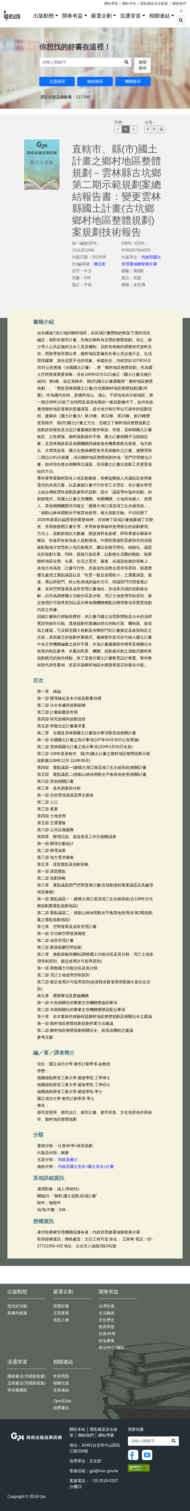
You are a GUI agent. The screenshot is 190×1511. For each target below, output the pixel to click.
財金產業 (107, 1341)
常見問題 (61, 1376)
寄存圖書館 (17, 1390)
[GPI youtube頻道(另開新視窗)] (148, 1454)
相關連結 (159, 16)
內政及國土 (68, 1159)
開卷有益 (72, 16)
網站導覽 (111, 3)
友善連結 (61, 1390)
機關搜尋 (133, 81)
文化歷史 (107, 1320)
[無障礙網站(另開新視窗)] (139, 1468)
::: (27, 15)
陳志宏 (100, 264)
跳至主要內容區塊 (14, 2)
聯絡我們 (179, 3)
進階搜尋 (142, 65)
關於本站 (129, 3)
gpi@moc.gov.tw (103, 1471)
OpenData (62, 1401)
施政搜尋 (95, 81)
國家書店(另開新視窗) (26, 1376)
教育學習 (107, 1327)
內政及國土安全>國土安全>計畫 (86, 1166)
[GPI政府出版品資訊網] (12, 15)
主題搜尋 (57, 81)
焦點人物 (61, 1320)
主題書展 (61, 1313)
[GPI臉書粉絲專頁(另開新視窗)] (134, 1454)
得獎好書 (61, 1306)
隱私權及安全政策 (154, 3)
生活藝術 (107, 1313)
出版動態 (43, 16)
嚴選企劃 (101, 16)
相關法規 (61, 1383)
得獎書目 (61, 1408)
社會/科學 (107, 1334)
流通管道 (130, 16)
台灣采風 (107, 1306)
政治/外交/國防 (111, 1347)
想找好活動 (17, 1306)
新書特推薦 (17, 1313)
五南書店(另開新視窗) (26, 1383)
